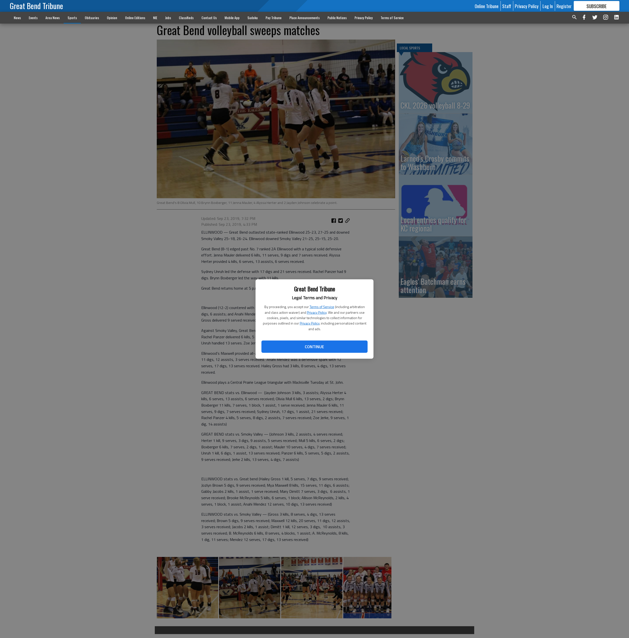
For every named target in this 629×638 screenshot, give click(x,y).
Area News (52, 17)
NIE (155, 17)
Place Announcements (304, 17)
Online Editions (135, 17)
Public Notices (337, 17)
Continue (314, 347)
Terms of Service (322, 306)
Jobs (168, 17)
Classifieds (186, 17)
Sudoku (252, 17)
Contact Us (209, 17)
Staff (506, 6)
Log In (548, 6)
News (17, 17)
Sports (72, 17)
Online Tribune (487, 6)
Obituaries (92, 17)
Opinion (112, 17)
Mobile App (232, 17)
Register (564, 6)
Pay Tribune (274, 17)
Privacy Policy (317, 312)
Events (33, 17)
